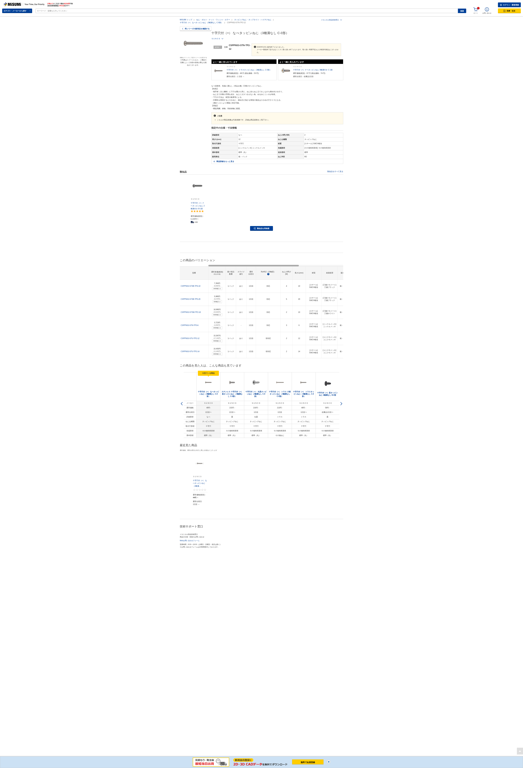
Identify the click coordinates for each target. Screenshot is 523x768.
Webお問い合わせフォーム (190, 541)
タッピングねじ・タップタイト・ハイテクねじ (252, 20)
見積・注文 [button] (511, 11)
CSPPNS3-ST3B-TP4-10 (190, 286)
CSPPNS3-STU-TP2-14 (190, 351)
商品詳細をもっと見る (225, 161)
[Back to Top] (520, 751)
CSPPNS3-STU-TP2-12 (190, 338)
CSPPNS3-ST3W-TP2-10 (191, 312)
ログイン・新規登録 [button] (511, 5)
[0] (475, 9)
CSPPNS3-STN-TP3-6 (189, 325)
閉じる (328, 761)
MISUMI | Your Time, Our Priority (16, 3)
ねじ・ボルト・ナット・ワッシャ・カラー (213, 20)
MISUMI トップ (186, 20)
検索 (462, 11)
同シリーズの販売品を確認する (197, 29)
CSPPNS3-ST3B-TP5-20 (190, 299)
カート (475, 13)
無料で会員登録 (308, 762)
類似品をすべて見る (335, 171)
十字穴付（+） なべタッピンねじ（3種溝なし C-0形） (201, 23)
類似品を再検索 (263, 228)
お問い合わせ (486, 13)
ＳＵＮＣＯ (215, 39)
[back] (182, 404)
